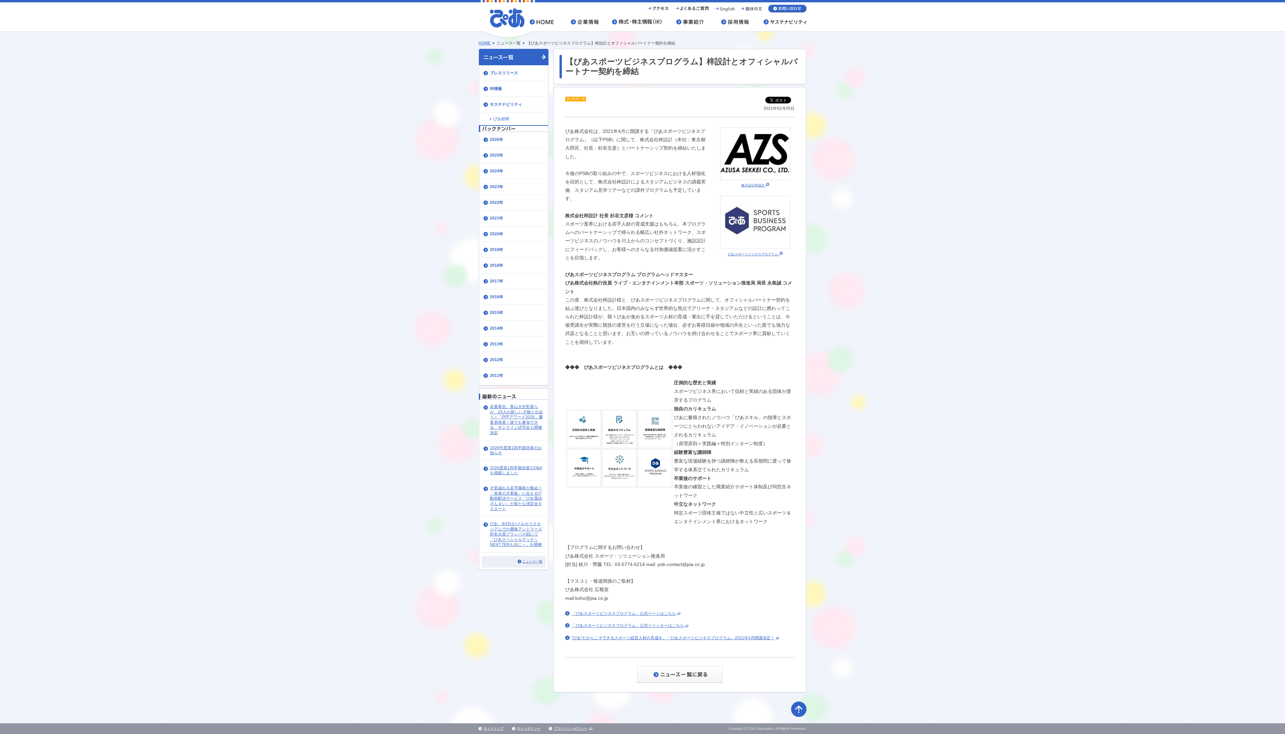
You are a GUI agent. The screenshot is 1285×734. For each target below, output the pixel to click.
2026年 (496, 139)
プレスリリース (504, 73)
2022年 (496, 202)
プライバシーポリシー (570, 728)
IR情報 (496, 88)
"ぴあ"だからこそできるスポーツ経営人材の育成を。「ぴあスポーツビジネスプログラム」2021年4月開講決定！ (673, 638)
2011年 (496, 375)
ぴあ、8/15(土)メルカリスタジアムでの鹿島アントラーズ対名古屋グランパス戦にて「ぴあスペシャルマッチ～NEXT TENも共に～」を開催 (516, 534)
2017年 (496, 281)
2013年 (496, 344)
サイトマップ (494, 728)
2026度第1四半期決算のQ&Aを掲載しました (516, 471)
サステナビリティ (506, 104)
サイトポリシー (528, 728)
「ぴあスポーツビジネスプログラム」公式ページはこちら (624, 613)
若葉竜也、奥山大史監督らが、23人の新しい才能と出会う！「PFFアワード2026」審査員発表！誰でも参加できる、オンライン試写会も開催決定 (516, 419)
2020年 (496, 234)
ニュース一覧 (532, 561)
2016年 (496, 297)
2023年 (496, 186)
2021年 (496, 218)
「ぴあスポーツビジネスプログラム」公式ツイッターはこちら (628, 625)
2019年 (496, 249)
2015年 (496, 312)
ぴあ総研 (501, 118)
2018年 (496, 265)
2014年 (496, 328)
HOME (485, 43)
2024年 (496, 171)
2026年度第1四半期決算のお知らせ (516, 450)
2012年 (496, 359)
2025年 (496, 155)
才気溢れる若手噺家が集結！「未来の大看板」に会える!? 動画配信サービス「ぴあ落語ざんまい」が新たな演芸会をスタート (516, 498)
